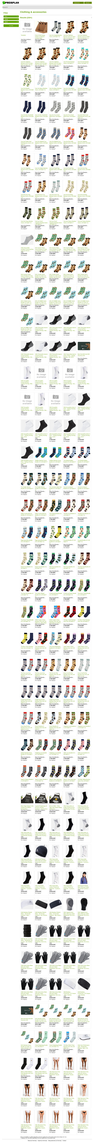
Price (6, 16)
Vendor (6, 19)
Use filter (11, 25)
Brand (6, 21)
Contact (64, 1140)
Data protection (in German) (54, 1140)
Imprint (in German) (42, 1140)
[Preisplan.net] (10, 4)
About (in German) (32, 1140)
